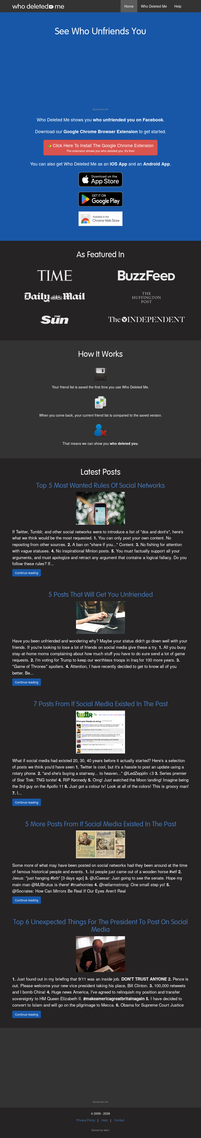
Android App (156, 164)
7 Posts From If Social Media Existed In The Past (101, 704)
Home (129, 6)
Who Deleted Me (154, 6)
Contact (119, 1120)
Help (177, 6)
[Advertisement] (100, 73)
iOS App (118, 164)
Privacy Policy (85, 1120)
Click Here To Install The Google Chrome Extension (102, 147)
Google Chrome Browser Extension (100, 131)
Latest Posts (101, 472)
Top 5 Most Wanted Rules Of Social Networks (100, 485)
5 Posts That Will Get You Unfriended (100, 594)
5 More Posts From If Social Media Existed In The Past (100, 824)
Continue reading (26, 573)
